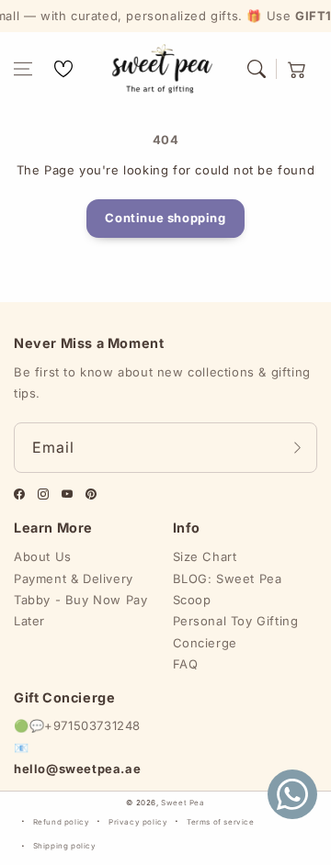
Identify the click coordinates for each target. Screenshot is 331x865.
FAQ (186, 664)
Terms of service (221, 821)
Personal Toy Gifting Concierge (236, 631)
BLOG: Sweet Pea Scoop (227, 589)
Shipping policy (65, 845)
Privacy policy (137, 821)
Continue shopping (165, 217)
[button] (23, 69)
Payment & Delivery (73, 578)
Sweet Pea (182, 802)
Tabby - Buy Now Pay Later (80, 610)
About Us (43, 556)
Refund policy (61, 821)
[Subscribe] (297, 447)
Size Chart (205, 556)
